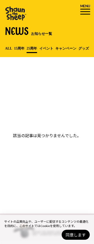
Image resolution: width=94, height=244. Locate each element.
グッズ (83, 48)
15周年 (19, 48)
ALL (8, 48)
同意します (76, 234)
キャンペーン (65, 48)
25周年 (32, 48)
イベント (46, 48)
